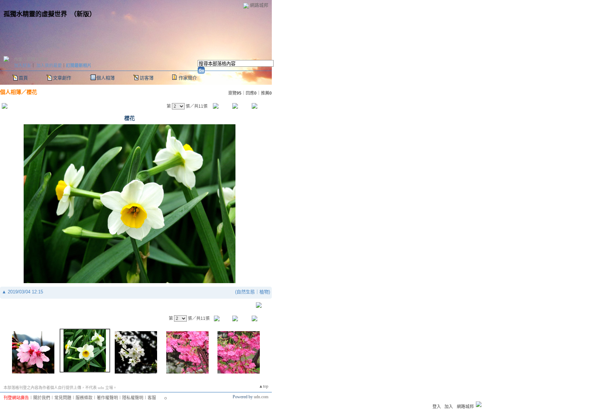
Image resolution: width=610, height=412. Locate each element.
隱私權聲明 (132, 397)
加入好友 (22, 65)
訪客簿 (147, 77)
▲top (263, 386)
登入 (436, 406)
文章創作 (62, 77)
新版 (83, 14)
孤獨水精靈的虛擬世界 (35, 14)
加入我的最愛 (49, 65)
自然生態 (246, 291)
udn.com (261, 396)
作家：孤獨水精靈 (31, 59)
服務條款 (84, 397)
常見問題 (62, 397)
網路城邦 (259, 5)
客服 (152, 397)
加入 (448, 406)
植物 (264, 291)
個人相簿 (105, 77)
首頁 (23, 77)
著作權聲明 (107, 397)
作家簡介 (188, 77)
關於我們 (41, 397)
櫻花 (31, 92)
